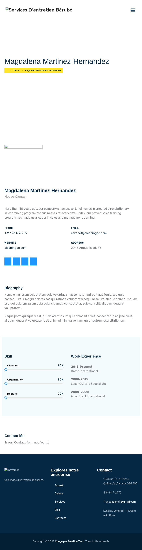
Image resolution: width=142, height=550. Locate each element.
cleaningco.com (15, 248)
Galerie (59, 493)
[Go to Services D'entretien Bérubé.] (7, 70)
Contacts (60, 518)
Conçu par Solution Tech (69, 541)
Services (60, 501)
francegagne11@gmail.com (119, 501)
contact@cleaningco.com (89, 233)
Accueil (59, 485)
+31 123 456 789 (15, 233)
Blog (57, 509)
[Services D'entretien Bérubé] (39, 9)
